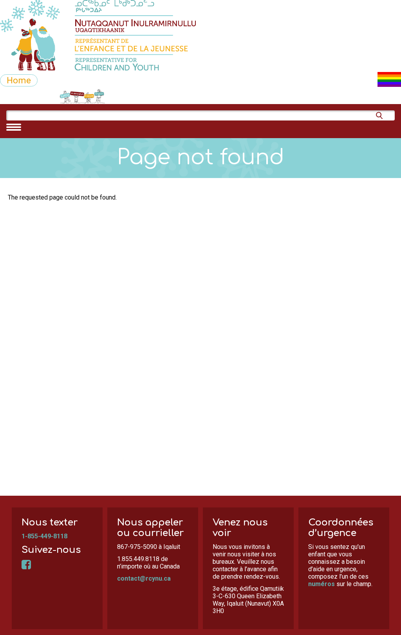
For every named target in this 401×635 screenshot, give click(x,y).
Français (107, 96)
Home (19, 80)
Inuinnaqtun (64, 96)
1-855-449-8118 (44, 536)
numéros (321, 584)
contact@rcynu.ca (144, 578)
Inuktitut (19, 96)
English (144, 96)
